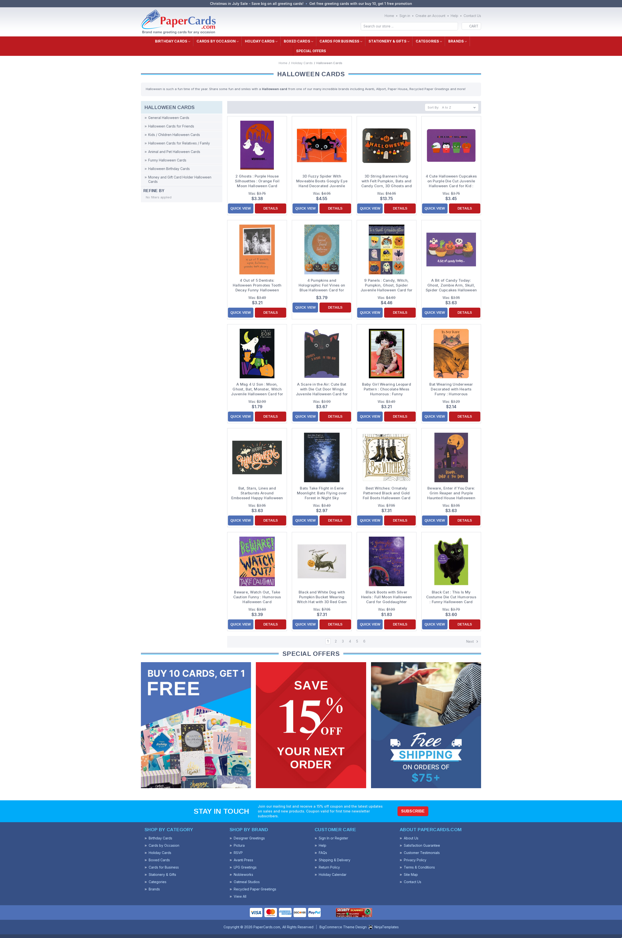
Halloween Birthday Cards (169, 169)
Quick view (240, 208)
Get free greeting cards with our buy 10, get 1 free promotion (360, 3)
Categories (427, 41)
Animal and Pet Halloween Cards (174, 152)
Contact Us (472, 16)
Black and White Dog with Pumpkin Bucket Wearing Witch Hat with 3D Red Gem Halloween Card (322, 597)
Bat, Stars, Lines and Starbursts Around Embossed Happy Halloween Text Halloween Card (257, 493)
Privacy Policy (415, 860)
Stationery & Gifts (387, 41)
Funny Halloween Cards (167, 160)
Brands (456, 41)
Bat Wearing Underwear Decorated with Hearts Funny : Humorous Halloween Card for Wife (451, 389)
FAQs (323, 853)
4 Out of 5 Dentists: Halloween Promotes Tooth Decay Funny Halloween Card (257, 285)
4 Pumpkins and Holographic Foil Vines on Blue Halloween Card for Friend (322, 285)
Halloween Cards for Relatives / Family (179, 143)
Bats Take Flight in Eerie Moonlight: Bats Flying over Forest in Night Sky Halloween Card (322, 493)
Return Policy (329, 867)
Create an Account (430, 16)
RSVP (238, 853)
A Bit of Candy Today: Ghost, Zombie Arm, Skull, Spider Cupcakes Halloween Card (451, 285)
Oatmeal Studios (247, 882)
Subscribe (413, 811)
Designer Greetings (249, 838)
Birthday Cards (171, 41)
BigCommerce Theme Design (343, 927)
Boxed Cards (297, 41)
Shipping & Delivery (334, 860)
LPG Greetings (245, 867)
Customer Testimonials (422, 853)
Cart (473, 26)
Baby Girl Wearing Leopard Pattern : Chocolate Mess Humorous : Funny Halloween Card (386, 389)
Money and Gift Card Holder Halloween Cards (179, 179)
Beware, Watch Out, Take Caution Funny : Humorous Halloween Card (257, 597)
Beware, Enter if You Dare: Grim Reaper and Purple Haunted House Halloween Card (451, 493)
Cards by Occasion (216, 41)
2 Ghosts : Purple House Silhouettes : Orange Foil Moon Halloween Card (257, 181)
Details (270, 208)
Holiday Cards (260, 41)
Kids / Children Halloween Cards (174, 135)
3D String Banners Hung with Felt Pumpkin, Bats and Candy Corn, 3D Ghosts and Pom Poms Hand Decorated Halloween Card (386, 181)
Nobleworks (243, 874)
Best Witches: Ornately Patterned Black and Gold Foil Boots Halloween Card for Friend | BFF (386, 493)
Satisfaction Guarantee (422, 845)
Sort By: (433, 107)
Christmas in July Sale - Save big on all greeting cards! (256, 3)
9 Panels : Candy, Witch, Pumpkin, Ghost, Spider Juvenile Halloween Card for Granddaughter (387, 285)
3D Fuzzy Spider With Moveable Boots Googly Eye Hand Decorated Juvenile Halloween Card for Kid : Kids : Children (321, 181)
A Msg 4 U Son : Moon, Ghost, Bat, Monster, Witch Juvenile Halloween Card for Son (257, 389)
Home (389, 16)
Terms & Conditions (419, 867)
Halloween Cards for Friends (171, 126)
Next (470, 641)
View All (240, 896)
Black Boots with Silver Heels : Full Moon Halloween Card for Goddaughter (386, 597)
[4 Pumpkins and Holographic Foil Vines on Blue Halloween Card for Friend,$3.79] (321, 249)
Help (454, 16)
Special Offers (311, 51)
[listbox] (459, 107)
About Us (411, 838)
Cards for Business (340, 41)
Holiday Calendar (332, 874)
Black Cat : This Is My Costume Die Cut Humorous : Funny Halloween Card (451, 597)
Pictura (239, 845)
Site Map (411, 874)
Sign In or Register (333, 838)
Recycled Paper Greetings (255, 889)
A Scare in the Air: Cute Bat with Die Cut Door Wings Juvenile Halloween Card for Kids (322, 389)
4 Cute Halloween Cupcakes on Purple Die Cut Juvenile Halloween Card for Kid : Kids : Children (451, 181)
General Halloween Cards (168, 118)
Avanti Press (243, 860)
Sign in (404, 16)
